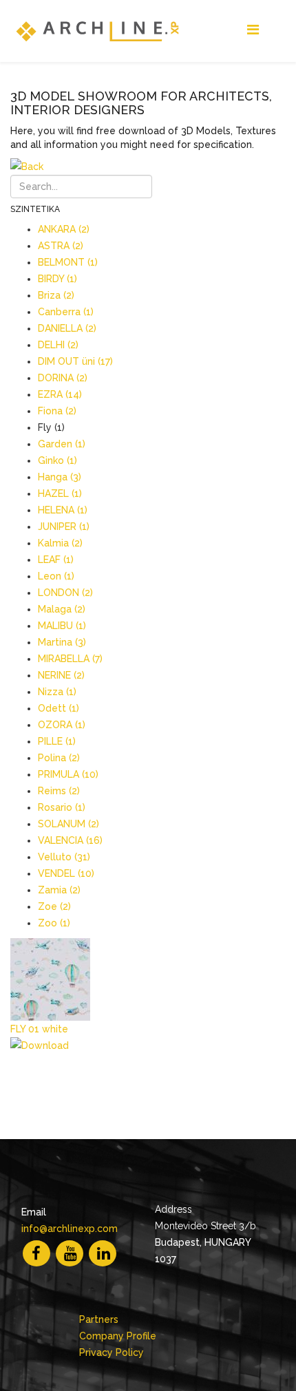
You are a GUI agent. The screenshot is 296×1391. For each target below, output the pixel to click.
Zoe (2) (54, 906)
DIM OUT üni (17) (75, 361)
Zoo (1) (54, 922)
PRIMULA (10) (68, 774)
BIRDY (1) (57, 278)
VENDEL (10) (66, 873)
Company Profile (117, 1335)
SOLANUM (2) (68, 823)
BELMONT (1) (68, 262)
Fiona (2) (57, 410)
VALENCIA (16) (70, 840)
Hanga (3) (59, 476)
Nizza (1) (57, 691)
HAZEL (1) (60, 493)
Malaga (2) (61, 609)
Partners (98, 1319)
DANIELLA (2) (67, 328)
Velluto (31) (64, 856)
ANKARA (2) (63, 229)
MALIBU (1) (62, 625)
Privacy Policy (111, 1352)
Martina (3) (62, 642)
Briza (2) (56, 295)
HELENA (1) (62, 510)
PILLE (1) (57, 741)
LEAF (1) (56, 559)
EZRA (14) (60, 394)
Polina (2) (59, 757)
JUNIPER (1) (63, 526)
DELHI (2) (58, 344)
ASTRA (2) (60, 245)
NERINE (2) (61, 675)
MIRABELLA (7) (70, 658)
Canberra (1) (66, 311)
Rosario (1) (61, 807)
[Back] (148, 166)
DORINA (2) (62, 377)
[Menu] (253, 30)
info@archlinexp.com (69, 1228)
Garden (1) (61, 443)
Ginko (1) (57, 460)
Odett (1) (58, 708)
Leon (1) (56, 576)
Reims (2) (59, 790)
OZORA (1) (61, 724)
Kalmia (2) (60, 543)
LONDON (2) (65, 592)
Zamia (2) (59, 889)
